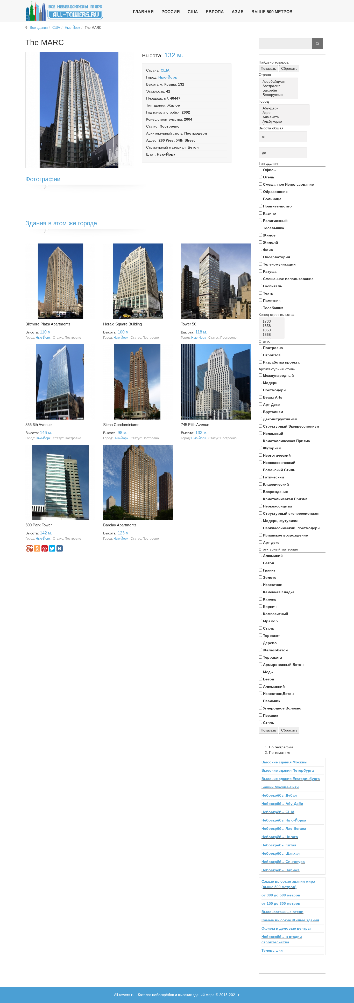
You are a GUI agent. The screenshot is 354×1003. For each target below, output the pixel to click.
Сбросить (289, 68)
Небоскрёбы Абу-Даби (282, 804)
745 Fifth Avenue (195, 424)
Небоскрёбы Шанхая (280, 853)
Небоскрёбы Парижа (280, 870)
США (56, 28)
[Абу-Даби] (285, 108)
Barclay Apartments (120, 525)
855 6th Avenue (38, 424)
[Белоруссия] (279, 95)
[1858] (272, 326)
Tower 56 (188, 324)
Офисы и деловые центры (286, 928)
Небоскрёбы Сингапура (283, 862)
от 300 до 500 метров (280, 895)
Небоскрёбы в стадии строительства (281, 939)
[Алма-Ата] (285, 117)
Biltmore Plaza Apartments (47, 324)
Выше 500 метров (272, 12)
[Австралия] (279, 86)
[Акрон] (285, 112)
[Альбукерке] (285, 121)
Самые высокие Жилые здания (290, 920)
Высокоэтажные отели (282, 912)
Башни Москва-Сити (280, 787)
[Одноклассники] (37, 548)
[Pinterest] (44, 548)
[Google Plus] (29, 548)
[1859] (272, 330)
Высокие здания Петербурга (287, 770)
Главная (143, 12)
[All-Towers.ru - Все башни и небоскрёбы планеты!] (64, 11)
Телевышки (272, 950)
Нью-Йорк (72, 28)
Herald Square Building (122, 324)
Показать (268, 68)
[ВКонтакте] (59, 548)
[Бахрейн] (279, 90)
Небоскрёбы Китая (278, 845)
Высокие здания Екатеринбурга (290, 779)
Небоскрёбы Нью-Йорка (283, 820)
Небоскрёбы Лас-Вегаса (283, 828)
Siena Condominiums (121, 424)
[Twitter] (52, 548)
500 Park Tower (38, 525)
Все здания (39, 28)
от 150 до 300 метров (280, 903)
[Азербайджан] (279, 81)
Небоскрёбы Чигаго (279, 837)
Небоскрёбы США (277, 812)
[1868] (272, 334)
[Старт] (317, 43)
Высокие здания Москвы (284, 762)
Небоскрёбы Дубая (279, 795)
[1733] (272, 321)
